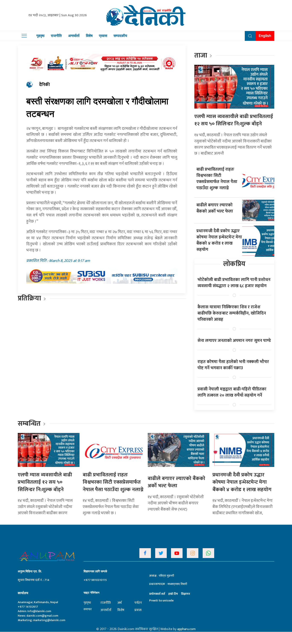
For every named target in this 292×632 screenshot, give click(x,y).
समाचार (88, 609)
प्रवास (103, 36)
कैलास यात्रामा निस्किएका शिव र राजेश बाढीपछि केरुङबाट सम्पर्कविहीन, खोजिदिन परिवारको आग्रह (232, 313)
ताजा (200, 55)
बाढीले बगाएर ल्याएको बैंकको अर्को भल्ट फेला (214, 208)
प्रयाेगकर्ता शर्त (157, 593)
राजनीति (56, 36)
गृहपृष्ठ (40, 36)
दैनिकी (44, 84)
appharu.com (186, 629)
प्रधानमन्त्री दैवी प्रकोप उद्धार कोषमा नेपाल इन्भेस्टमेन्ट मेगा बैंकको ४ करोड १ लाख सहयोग (219, 240)
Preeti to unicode (161, 600)
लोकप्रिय (234, 264)
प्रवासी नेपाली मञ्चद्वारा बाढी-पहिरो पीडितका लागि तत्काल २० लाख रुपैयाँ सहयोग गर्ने (232, 392)
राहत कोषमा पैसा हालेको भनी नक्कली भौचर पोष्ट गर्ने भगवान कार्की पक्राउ (233, 365)
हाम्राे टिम (173, 593)
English (265, 36)
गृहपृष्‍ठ (87, 602)
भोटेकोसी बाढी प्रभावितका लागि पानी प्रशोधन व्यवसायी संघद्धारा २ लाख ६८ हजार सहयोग (234, 282)
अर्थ (119, 603)
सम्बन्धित (30, 423)
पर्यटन (138, 603)
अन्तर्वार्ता (74, 36)
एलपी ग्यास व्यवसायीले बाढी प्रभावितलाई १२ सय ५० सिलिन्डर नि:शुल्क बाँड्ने (233, 120)
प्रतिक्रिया (29, 298)
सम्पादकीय (120, 36)
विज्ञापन (185, 593)
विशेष (89, 36)
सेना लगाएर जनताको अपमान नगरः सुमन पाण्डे (234, 340)
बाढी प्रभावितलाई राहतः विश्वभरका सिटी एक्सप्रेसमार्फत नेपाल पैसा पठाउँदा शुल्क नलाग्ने (216, 179)
